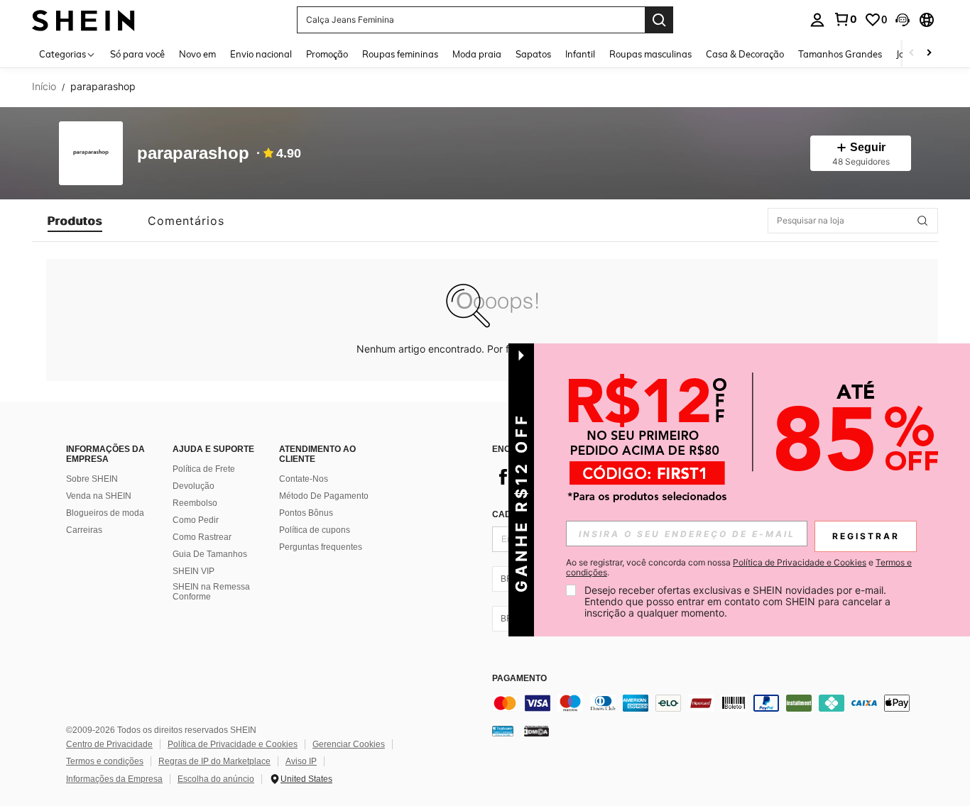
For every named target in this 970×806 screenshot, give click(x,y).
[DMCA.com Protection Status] (536, 731)
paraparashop (193, 153)
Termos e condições (104, 761)
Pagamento (519, 678)
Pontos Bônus (306, 513)
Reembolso (195, 503)
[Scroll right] (929, 53)
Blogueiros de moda (105, 513)
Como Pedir (196, 520)
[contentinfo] (705, 703)
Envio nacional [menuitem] (261, 54)
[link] (845, 19)
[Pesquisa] (659, 19)
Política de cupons (314, 530)
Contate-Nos (303, 479)
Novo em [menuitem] (197, 54)
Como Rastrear (202, 537)
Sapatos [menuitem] (533, 54)
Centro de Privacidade (109, 744)
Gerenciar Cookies (348, 744)
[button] (902, 19)
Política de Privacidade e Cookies (233, 744)
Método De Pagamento (324, 496)
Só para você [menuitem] (137, 54)
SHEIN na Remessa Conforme (211, 592)
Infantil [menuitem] (580, 54)
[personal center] (817, 19)
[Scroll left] (912, 53)
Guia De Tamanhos (210, 554)
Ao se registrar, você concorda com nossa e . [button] (739, 568)
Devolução (193, 486)
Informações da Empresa (114, 779)
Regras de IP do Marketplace (214, 761)
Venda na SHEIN (98, 496)
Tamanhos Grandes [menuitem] (840, 54)
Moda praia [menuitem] (476, 54)
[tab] (75, 221)
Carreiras (84, 530)
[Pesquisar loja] (922, 220)
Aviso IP (301, 761)
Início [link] (44, 86)
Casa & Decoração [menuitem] (745, 54)
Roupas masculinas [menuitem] (650, 54)
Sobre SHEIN (92, 479)
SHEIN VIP (193, 571)
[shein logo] (83, 19)
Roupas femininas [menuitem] (400, 54)
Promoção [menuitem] (327, 54)
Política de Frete (204, 469)
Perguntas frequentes (320, 547)
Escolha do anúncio (216, 779)
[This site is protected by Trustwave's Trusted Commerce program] (502, 731)
